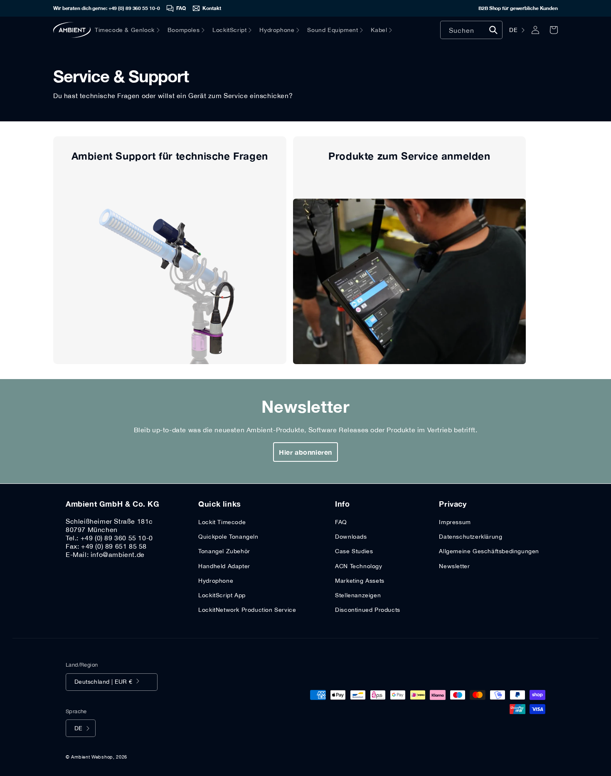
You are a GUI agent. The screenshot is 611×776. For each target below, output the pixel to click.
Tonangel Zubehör (224, 551)
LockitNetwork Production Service (247, 609)
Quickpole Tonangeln (228, 536)
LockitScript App (222, 595)
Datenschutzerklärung (470, 536)
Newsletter (454, 566)
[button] (131, 30)
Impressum (455, 522)
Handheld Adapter (224, 566)
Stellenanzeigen (358, 595)
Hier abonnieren (305, 452)
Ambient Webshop (92, 756)
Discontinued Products (367, 609)
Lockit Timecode (222, 522)
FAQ (341, 522)
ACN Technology (358, 566)
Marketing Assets (359, 580)
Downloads (351, 536)
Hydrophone (215, 580)
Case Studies (354, 551)
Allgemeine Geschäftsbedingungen (489, 551)
